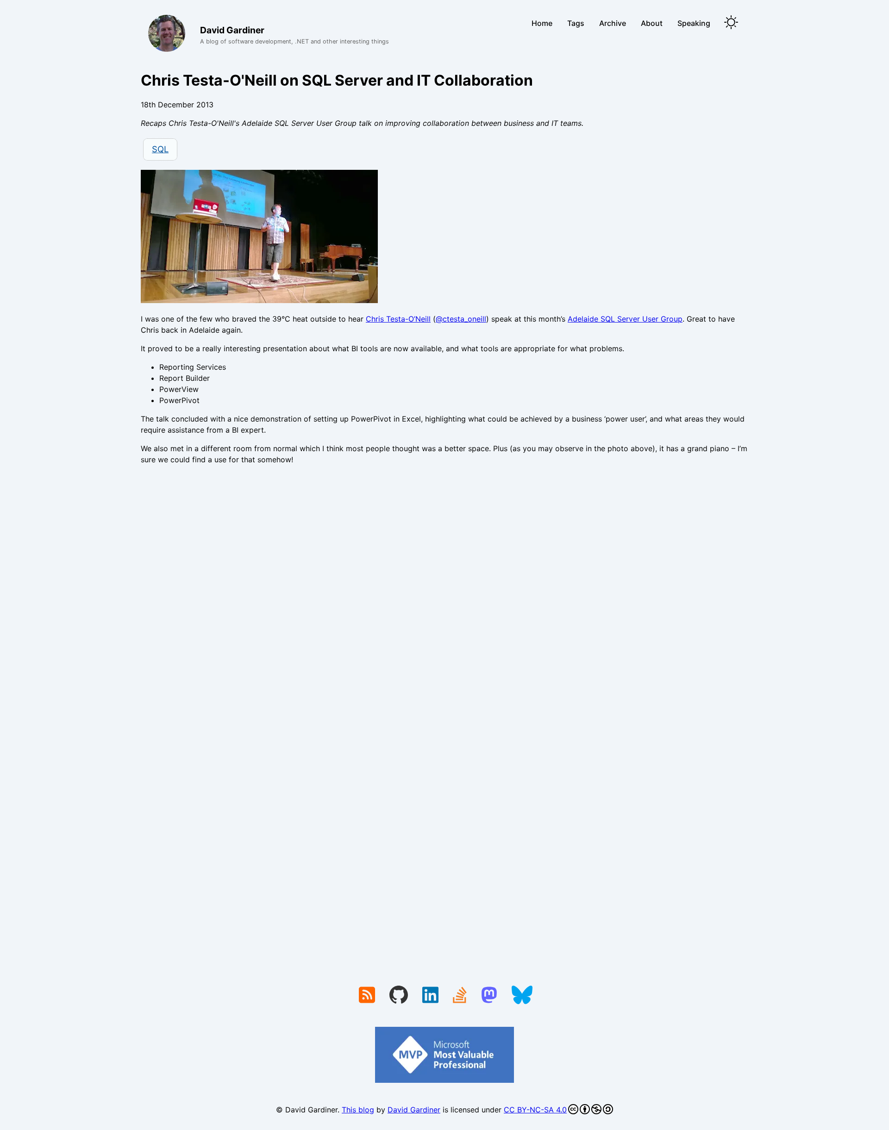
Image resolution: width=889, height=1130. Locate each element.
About (652, 23)
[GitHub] (398, 996)
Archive (612, 23)
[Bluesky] (522, 996)
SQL (160, 149)
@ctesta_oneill (461, 318)
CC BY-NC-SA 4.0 (535, 1109)
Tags (575, 23)
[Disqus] (444, 599)
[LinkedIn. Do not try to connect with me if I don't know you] (430, 996)
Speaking (693, 23)
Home (542, 23)
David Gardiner (414, 1109)
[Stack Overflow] (460, 996)
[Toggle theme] (731, 23)
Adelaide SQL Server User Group (625, 318)
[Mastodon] (489, 996)
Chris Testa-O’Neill (398, 318)
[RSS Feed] (367, 996)
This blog (358, 1109)
